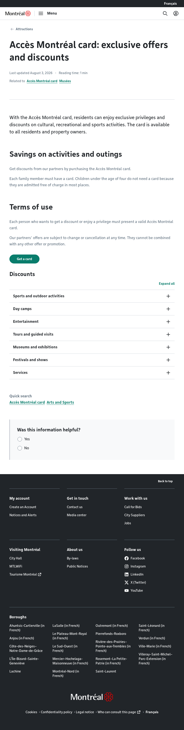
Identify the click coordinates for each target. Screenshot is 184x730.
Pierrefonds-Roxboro (111, 634)
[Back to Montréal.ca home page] (18, 13)
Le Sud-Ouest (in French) (65, 648)
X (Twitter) (138, 582)
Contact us (75, 507)
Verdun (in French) (152, 638)
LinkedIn (137, 574)
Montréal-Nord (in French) (66, 674)
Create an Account (22, 507)
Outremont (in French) (112, 625)
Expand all (167, 283)
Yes (27, 439)
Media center (76, 515)
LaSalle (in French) (66, 625)
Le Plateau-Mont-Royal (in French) (70, 636)
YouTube (137, 590)
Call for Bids (133, 507)
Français (170, 3)
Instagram (138, 566)
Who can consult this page (117, 712)
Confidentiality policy (56, 712)
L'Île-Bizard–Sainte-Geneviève (24, 661)
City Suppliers (134, 515)
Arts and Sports (60, 402)
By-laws (73, 558)
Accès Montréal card (42, 81)
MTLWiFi (15, 566)
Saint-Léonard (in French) (151, 628)
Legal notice (85, 712)
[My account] (175, 13)
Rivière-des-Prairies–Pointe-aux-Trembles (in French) (113, 646)
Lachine (15, 671)
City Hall (15, 558)
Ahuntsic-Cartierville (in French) (26, 628)
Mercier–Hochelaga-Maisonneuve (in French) (70, 661)
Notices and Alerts (23, 515)
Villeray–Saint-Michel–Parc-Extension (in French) (155, 659)
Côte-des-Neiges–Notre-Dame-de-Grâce (26, 648)
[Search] (165, 13)
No (26, 448)
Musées (65, 81)
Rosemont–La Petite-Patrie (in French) (111, 661)
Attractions (24, 29)
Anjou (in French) (21, 638)
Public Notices (77, 566)
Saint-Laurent (106, 671)
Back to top (165, 481)
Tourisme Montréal (23, 574)
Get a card (24, 259)
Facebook (138, 558)
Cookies (31, 712)
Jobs (127, 523)
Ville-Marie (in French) (155, 646)
